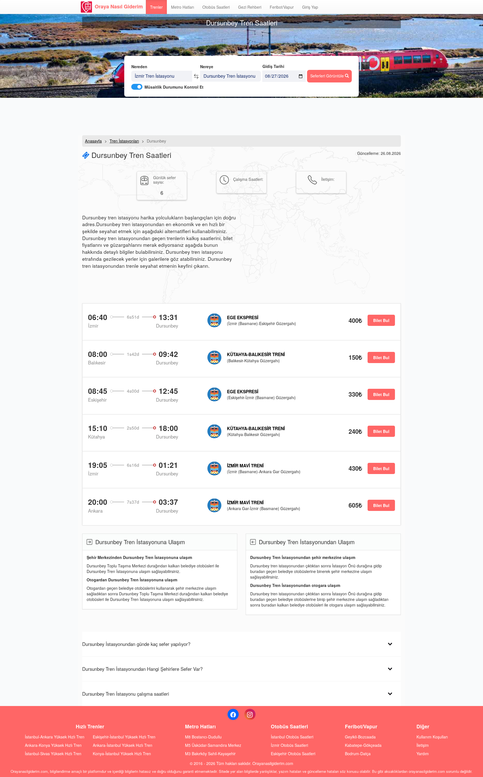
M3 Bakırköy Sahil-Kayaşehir (210, 753)
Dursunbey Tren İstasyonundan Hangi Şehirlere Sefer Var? (142, 668)
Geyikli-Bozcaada (360, 737)
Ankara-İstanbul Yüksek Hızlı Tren (122, 745)
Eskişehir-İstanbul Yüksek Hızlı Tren (124, 737)
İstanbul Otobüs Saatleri (292, 737)
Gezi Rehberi (249, 7)
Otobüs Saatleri (216, 7)
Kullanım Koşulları (432, 737)
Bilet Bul (381, 320)
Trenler (156, 7)
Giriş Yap (310, 7)
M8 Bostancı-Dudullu (203, 737)
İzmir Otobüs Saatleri (289, 745)
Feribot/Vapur (282, 7)
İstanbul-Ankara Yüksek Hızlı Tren (54, 737)
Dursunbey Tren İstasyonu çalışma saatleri (125, 693)
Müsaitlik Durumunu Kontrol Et (174, 87)
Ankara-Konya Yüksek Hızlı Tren (53, 745)
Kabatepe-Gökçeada (363, 745)
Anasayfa (93, 141)
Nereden (139, 66)
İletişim (422, 745)
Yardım (422, 753)
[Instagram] (249, 714)
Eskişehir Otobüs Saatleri (293, 753)
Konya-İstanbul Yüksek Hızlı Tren (122, 753)
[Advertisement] (241, 116)
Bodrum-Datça (358, 753)
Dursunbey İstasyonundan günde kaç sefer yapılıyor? (136, 644)
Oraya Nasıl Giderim (119, 6)
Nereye (206, 66)
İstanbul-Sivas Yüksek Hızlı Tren (53, 753)
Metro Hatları (182, 7)
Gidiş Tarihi (273, 66)
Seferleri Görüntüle (327, 76)
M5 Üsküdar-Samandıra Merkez (213, 745)
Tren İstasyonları (124, 141)
